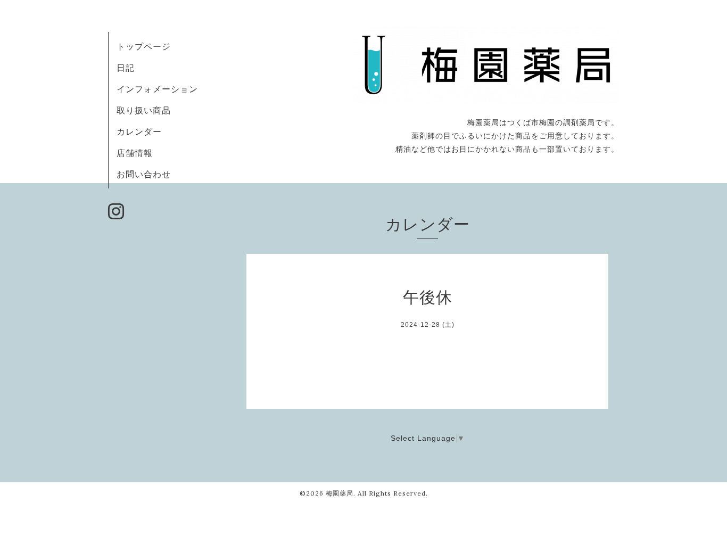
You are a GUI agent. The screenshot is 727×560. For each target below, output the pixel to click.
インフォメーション (157, 89)
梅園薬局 (339, 493)
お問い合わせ (144, 174)
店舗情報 (135, 152)
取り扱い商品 (144, 110)
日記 (126, 67)
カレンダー (139, 131)
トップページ (144, 46)
